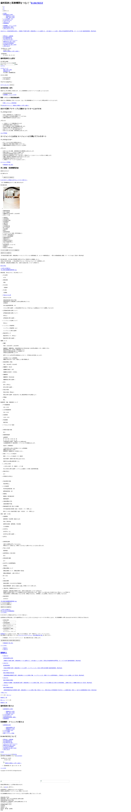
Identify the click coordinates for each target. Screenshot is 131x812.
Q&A (15, 270)
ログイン (3, 65)
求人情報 (3, 269)
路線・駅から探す (7, 69)
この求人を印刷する (5, 268)
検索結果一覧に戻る (8, 164)
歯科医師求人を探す (8, 14)
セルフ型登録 (4, 133)
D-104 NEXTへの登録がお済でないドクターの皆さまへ (14, 180)
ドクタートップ (4, 68)
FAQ (6, 787)
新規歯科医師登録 (7, 93)
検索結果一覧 (6, 71)
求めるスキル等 (7, 295)
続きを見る (3, 265)
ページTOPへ (4, 612)
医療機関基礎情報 (9, 269)
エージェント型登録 (5, 162)
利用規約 (3, 633)
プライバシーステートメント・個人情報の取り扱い (30, 635)
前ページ (3, 700)
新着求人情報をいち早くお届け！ (11, 51)
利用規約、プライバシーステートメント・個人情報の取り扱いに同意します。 (22, 637)
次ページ (9, 695)
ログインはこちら (5, 84)
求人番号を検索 (4, 61)
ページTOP (3, 768)
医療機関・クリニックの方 (9, 94)
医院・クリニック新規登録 (9, 103)
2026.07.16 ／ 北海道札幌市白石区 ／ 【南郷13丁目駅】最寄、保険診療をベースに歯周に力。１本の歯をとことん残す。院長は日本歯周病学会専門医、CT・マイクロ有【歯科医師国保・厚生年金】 (48, 31)
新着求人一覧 (4, 697)
